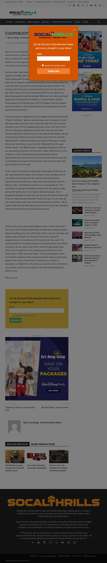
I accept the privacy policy (54, 65)
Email (39, 54)
